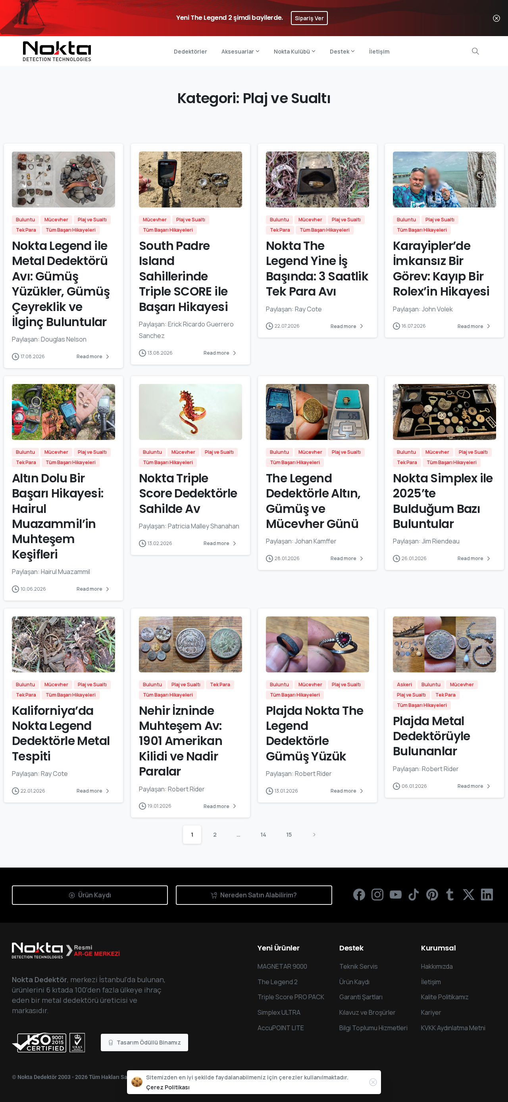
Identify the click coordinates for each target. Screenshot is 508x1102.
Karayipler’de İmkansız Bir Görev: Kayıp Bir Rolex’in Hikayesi (441, 268)
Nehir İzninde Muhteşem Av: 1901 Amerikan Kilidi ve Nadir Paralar (180, 741)
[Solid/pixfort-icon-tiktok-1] (414, 893)
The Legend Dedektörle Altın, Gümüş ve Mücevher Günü (313, 501)
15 (289, 834)
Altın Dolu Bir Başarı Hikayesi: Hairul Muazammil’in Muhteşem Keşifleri (57, 516)
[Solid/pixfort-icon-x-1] (469, 893)
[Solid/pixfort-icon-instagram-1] (377, 893)
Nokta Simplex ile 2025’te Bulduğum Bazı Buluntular (443, 501)
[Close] (496, 18)
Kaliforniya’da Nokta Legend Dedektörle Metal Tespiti (61, 733)
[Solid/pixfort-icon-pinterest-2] (432, 893)
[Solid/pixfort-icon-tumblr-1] (450, 893)
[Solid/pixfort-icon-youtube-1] (396, 893)
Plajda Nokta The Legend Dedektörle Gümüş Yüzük (314, 733)
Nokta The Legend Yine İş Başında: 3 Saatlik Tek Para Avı (317, 268)
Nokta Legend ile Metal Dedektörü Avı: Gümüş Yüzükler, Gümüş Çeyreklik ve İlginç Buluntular (61, 283)
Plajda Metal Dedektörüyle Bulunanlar (431, 736)
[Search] (475, 51)
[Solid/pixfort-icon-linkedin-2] (487, 893)
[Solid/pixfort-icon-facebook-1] (359, 893)
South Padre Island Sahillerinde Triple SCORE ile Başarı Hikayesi (183, 276)
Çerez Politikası (168, 1087)
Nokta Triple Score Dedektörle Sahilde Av (188, 493)
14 (263, 834)
